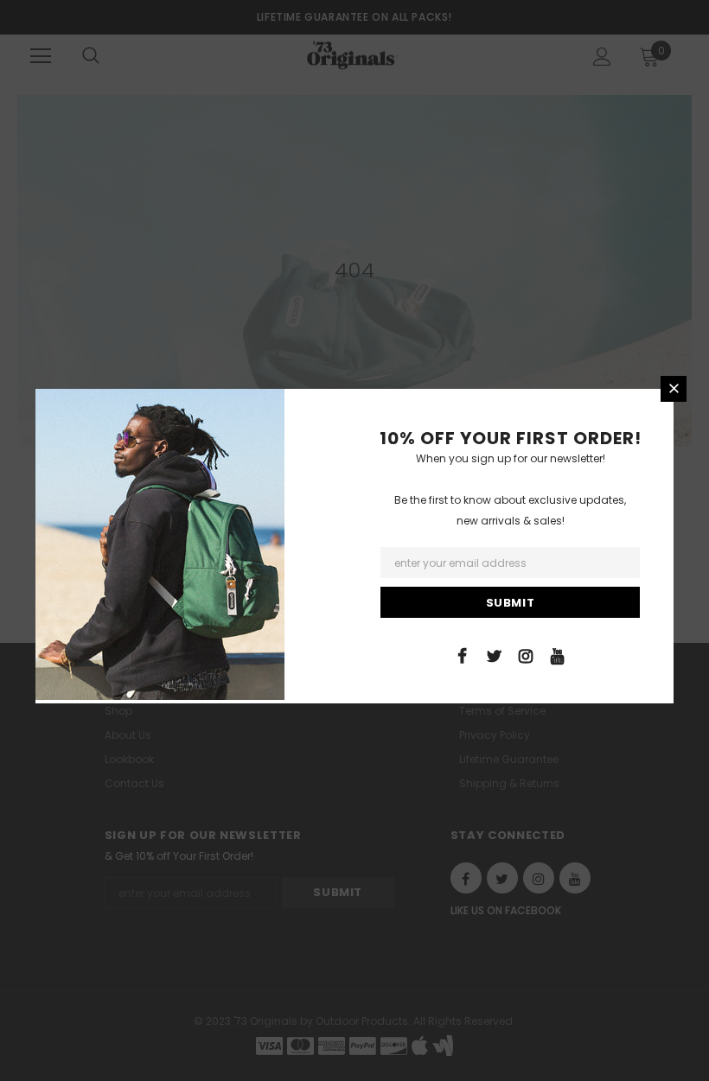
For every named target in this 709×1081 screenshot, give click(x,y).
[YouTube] (558, 655)
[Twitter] (494, 655)
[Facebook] (462, 655)
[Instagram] (526, 655)
